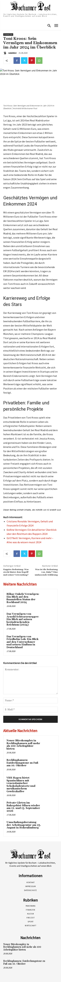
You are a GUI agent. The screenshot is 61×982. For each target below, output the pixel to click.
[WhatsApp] (39, 60)
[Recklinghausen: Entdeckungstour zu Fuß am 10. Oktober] (49, 764)
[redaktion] (5, 53)
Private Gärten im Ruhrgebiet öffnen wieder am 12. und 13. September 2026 (23, 807)
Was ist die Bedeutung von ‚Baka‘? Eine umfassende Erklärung (46, 572)
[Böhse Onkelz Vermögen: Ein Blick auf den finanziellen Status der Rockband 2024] (48, 598)
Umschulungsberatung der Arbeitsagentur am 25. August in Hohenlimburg (24, 825)
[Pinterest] (31, 60)
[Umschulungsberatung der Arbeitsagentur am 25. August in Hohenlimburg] (49, 826)
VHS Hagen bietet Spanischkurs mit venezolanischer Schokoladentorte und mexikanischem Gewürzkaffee (21, 784)
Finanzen (8, 34)
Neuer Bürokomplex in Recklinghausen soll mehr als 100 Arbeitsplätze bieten (23, 744)
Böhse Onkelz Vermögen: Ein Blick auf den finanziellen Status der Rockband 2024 (23, 598)
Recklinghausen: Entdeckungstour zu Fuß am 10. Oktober (22, 763)
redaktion (12, 53)
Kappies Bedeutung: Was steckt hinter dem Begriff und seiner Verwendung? (16, 572)
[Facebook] (17, 60)
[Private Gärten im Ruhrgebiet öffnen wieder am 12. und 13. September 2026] (49, 807)
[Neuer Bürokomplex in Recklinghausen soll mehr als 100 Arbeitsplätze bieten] (49, 745)
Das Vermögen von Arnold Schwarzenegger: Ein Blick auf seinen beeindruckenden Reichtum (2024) (23, 619)
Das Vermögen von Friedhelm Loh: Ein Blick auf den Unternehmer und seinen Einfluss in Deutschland (22, 642)
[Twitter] (24, 60)
